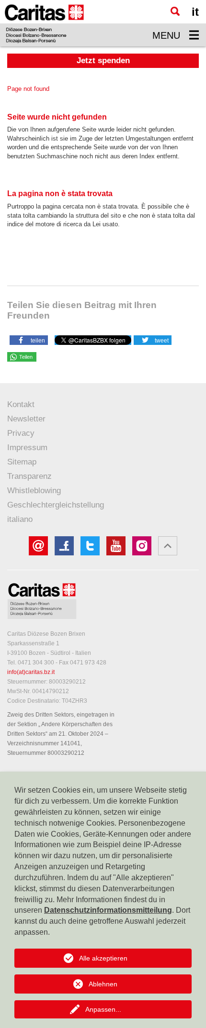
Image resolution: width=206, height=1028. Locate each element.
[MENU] (194, 35)
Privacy (20, 433)
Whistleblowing (34, 490)
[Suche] (175, 11)
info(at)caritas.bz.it (31, 672)
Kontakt (20, 404)
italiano (20, 519)
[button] (28, 339)
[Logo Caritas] (44, 23)
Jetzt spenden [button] (103, 60)
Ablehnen (103, 984)
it (195, 11)
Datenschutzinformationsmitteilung (108, 910)
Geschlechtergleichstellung (55, 504)
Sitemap (21, 461)
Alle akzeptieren (103, 958)
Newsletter (26, 418)
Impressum (27, 447)
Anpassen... (103, 1009)
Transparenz (29, 476)
